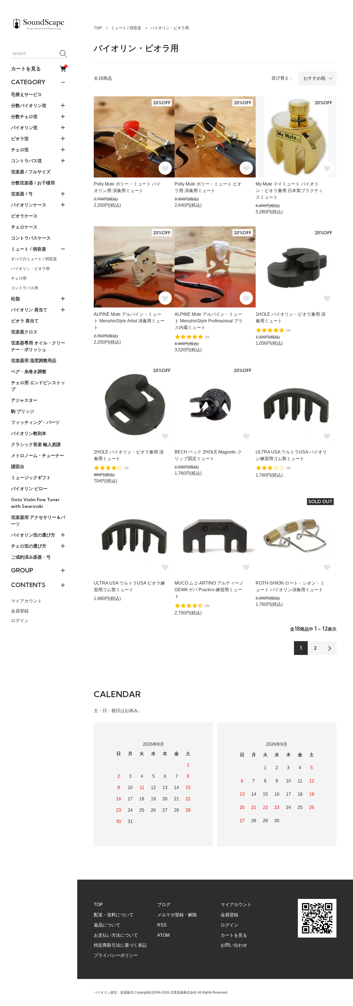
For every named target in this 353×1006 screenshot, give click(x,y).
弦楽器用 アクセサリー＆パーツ (38, 520)
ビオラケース (24, 216)
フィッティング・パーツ (35, 422)
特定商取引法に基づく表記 (120, 945)
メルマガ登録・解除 (177, 914)
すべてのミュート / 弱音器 (34, 259)
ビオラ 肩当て (25, 320)
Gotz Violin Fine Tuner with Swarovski (35, 503)
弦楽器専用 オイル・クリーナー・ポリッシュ (38, 346)
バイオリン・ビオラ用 (30, 268)
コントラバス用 (24, 288)
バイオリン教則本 (28, 433)
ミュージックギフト (31, 477)
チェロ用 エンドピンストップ (38, 386)
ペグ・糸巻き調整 (28, 371)
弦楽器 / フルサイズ (30, 171)
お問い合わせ (234, 945)
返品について (107, 925)
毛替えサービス (26, 94)
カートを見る (38, 68)
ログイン (20, 620)
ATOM (163, 935)
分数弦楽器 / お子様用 (33, 182)
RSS (162, 925)
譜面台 (17, 466)
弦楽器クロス (24, 332)
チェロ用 (18, 278)
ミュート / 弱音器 (126, 28)
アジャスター (24, 400)
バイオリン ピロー (29, 488)
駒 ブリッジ (22, 411)
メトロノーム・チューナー (37, 455)
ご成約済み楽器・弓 (31, 557)
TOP (98, 28)
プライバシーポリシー (116, 955)
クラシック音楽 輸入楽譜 (36, 444)
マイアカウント (26, 601)
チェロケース (24, 227)
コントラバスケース (31, 238)
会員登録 (20, 611)
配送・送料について (113, 914)
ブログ (163, 904)
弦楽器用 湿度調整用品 (33, 360)
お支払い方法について (116, 935)
